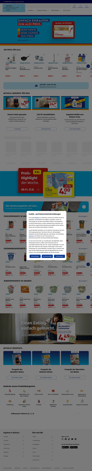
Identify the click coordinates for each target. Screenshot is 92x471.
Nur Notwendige (47, 256)
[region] (46, 235)
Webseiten (37, 218)
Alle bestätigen (35, 256)
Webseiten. (31, 236)
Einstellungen (59, 256)
